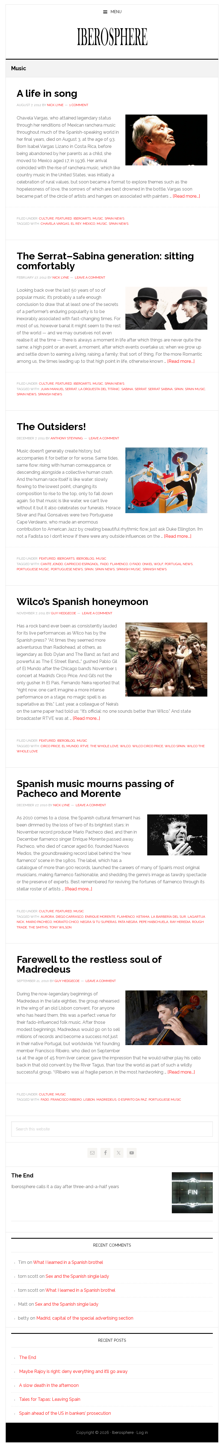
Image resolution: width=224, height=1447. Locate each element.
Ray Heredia (180, 922)
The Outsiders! (51, 426)
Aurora (47, 917)
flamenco (119, 564)
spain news (118, 224)
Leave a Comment (90, 277)
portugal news (179, 564)
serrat (140, 389)
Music (98, 218)
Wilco (125, 746)
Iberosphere (112, 36)
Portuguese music (33, 569)
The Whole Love (104, 746)
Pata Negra (127, 922)
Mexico (89, 224)
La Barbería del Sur (168, 917)
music (102, 224)
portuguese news (67, 569)
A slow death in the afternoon (49, 1385)
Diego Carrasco (69, 917)
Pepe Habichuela (153, 922)
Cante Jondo (52, 564)
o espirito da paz (132, 1099)
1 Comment (78, 105)
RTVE (84, 746)
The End (22, 1175)
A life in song (47, 93)
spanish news (50, 394)
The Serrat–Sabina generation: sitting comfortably (105, 260)
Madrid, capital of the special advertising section (84, 1318)
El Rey (76, 224)
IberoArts (82, 218)
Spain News (114, 218)
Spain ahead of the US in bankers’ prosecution (65, 1413)
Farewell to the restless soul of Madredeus (89, 964)
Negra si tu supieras (98, 922)
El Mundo (70, 746)
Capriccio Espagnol (81, 564)
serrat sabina (160, 389)
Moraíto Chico (66, 922)
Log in (142, 1432)
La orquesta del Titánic (99, 389)
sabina (127, 389)
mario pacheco (39, 922)
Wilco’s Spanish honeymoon (82, 601)
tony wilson (60, 927)
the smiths (38, 927)
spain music (195, 389)
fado (104, 564)
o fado (135, 564)
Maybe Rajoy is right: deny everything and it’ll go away (73, 1371)
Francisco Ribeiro (66, 1099)
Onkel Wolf (152, 564)
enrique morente (100, 917)
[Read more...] (186, 196)
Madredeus (106, 1099)
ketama (142, 917)
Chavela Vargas (55, 224)
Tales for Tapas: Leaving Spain (49, 1399)
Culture (46, 218)
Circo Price (50, 746)
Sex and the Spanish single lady (77, 1276)
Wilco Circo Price (147, 746)
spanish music (128, 569)
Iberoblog (85, 558)
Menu (116, 12)
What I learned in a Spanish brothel (68, 1262)
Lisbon (89, 1099)
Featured (63, 218)
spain (178, 389)
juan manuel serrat (59, 389)
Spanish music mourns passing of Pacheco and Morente (95, 788)
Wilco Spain (175, 746)
